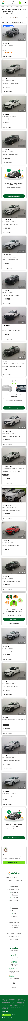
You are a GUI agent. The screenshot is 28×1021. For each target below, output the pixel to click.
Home (2, 6)
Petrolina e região (7, 13)
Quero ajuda (13, 619)
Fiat (21, 6)
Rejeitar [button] (14, 1014)
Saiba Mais (5, 1011)
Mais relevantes (18, 22)
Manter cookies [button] (6, 1014)
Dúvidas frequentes (14, 623)
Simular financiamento (14, 196)
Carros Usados (9, 6)
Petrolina (16, 6)
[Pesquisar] (20, 2)
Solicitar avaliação (14, 408)
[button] (14, 928)
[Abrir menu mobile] (25, 2)
